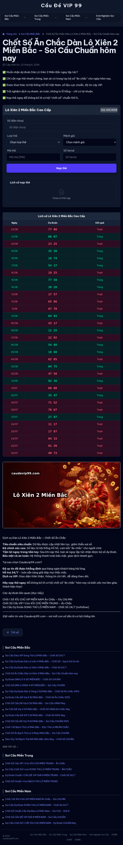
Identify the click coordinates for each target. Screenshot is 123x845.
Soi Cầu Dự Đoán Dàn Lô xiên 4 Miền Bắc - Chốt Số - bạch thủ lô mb (42, 661)
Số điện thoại (15, 120)
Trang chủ (11, 34)
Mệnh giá (69, 135)
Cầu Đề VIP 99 (61, 5)
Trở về (15, 632)
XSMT (69, 840)
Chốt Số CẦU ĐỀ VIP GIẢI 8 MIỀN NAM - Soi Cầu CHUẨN (35, 817)
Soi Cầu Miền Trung (41, 17)
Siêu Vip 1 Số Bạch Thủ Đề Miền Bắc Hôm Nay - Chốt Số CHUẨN (39, 739)
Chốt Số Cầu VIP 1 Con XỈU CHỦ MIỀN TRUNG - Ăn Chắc (35, 763)
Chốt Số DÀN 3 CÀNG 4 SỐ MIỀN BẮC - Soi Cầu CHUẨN (35, 685)
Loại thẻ (12, 135)
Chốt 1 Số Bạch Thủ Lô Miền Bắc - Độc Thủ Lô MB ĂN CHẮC (37, 727)
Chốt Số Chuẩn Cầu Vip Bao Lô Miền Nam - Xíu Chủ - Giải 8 (37, 811)
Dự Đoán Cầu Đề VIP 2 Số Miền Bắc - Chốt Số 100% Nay (35, 715)
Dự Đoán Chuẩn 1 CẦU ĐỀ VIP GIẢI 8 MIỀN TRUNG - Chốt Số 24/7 (40, 775)
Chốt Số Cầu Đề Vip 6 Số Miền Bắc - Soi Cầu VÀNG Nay (35, 703)
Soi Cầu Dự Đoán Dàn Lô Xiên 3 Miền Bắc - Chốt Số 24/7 (36, 667)
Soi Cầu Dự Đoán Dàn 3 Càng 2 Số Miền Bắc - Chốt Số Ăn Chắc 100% (42, 691)
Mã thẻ (11, 150)
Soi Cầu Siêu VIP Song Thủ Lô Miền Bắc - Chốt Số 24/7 (35, 655)
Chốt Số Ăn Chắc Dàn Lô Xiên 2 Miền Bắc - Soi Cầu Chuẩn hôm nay (41, 673)
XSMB (114, 834)
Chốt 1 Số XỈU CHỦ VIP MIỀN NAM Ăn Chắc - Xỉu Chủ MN (35, 799)
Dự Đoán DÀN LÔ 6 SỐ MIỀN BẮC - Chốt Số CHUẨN (32, 679)
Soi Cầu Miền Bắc (12, 17)
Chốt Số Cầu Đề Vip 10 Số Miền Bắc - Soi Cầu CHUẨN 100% (37, 721)
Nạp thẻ (61, 168)
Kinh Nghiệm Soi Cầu (105, 17)
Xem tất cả (9, 747)
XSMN (78, 840)
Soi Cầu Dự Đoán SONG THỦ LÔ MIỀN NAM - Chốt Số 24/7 (36, 805)
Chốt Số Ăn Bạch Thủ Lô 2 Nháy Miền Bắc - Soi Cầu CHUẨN (37, 733)
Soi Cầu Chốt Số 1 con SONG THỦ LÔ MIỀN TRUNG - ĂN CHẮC (38, 769)
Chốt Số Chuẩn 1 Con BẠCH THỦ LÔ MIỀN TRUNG (31, 781)
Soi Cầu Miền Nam (73, 17)
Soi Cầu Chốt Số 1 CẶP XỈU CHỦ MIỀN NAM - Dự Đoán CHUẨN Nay (40, 823)
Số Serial (68, 150)
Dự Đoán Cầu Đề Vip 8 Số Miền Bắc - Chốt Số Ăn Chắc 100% (37, 697)
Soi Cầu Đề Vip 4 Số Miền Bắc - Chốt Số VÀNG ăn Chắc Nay (37, 709)
